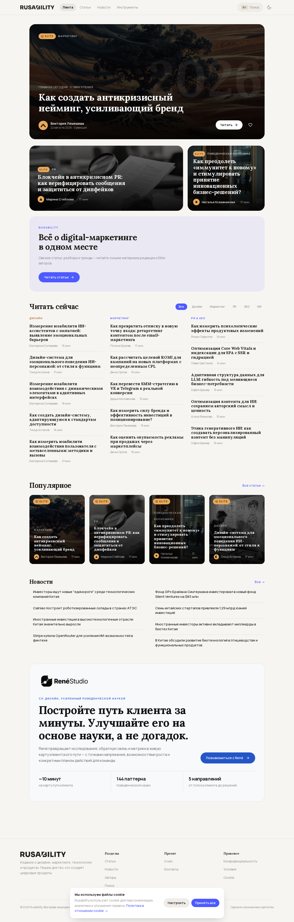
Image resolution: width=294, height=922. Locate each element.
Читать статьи (56, 277)
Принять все (205, 903)
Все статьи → (254, 485)
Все (181, 307)
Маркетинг (217, 307)
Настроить (177, 903)
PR (234, 307)
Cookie (228, 877)
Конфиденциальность (240, 861)
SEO (246, 307)
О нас (168, 861)
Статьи (85, 7)
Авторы (110, 877)
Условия (229, 869)
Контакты (171, 869)
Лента (67, 7)
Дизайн (197, 307)
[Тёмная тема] (269, 7)
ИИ (259, 307)
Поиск (250, 7)
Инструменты (127, 7)
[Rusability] (37, 7)
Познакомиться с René (224, 758)
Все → (260, 582)
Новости (103, 7)
